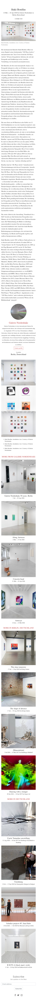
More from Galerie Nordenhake (18, 456)
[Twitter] (18, 995)
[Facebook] (15, 995)
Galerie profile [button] (18, 348)
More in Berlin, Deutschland (18, 628)
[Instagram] (21, 995)
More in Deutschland (18, 799)
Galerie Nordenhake (18, 322)
